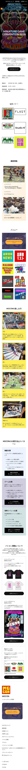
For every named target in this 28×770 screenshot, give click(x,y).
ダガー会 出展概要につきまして (12, 217)
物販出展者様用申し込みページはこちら (14, 473)
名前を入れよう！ (14, 593)
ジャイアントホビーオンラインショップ (14, 242)
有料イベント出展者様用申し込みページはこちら (14, 530)
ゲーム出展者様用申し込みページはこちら (14, 502)
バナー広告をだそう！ (14, 677)
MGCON (5, 696)
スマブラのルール (9, 194)
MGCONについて (14, 69)
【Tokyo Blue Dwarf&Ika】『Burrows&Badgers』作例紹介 (13, 187)
